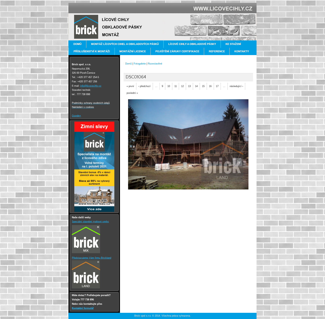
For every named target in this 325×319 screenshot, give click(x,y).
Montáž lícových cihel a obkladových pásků (125, 43)
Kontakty (241, 51)
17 (217, 86)
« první (130, 86)
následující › (236, 86)
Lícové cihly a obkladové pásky (192, 43)
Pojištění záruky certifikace (177, 51)
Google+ (76, 115)
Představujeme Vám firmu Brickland (91, 257)
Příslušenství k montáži (92, 51)
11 (175, 86)
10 (168, 86)
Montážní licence (132, 51)
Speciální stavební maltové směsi (90, 221)
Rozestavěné (155, 63)
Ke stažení (233, 43)
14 (196, 86)
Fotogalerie (140, 63)
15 (203, 86)
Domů (77, 43)
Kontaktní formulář (83, 308)
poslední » (132, 93)
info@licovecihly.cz (90, 85)
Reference (217, 51)
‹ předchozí (144, 86)
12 (182, 86)
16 (210, 86)
